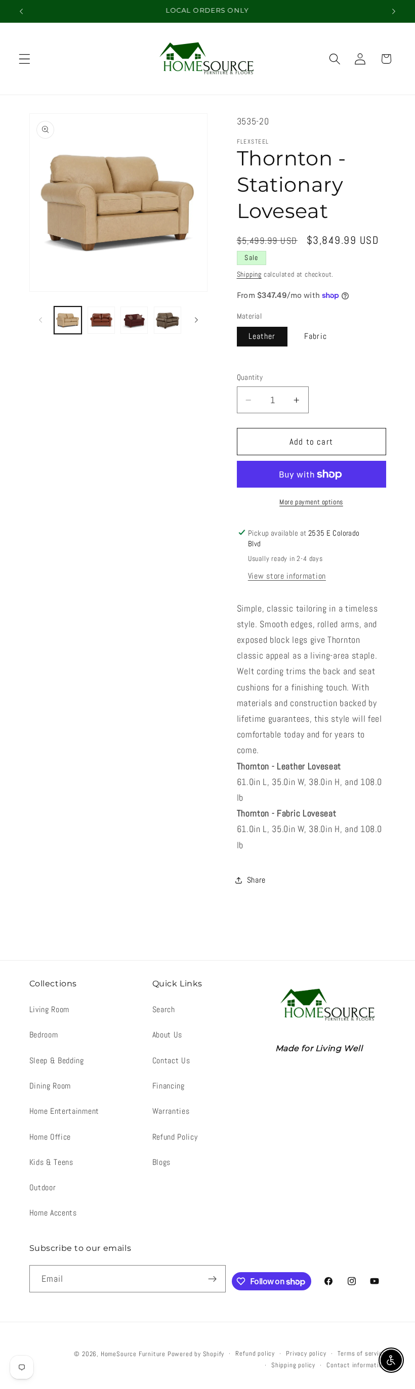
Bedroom (43, 1034)
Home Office (50, 1137)
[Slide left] (40, 320)
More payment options (311, 501)
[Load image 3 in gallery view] (101, 320)
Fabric (315, 336)
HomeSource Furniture (133, 1354)
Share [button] (256, 880)
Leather (262, 336)
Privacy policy (306, 1354)
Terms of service (362, 1354)
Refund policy (254, 1354)
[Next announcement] (394, 11)
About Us (167, 1034)
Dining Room (50, 1085)
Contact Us (171, 1060)
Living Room (49, 1009)
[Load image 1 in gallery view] (67, 320)
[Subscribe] (213, 1278)
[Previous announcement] (21, 11)
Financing (168, 1085)
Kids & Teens (51, 1162)
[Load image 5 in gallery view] (167, 320)
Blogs (161, 1162)
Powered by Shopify (196, 1354)
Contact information (356, 1365)
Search (163, 1009)
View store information (287, 576)
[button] (24, 59)
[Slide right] (196, 320)
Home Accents (53, 1212)
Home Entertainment (64, 1111)
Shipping (249, 274)
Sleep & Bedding (56, 1060)
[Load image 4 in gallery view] (134, 320)
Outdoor (42, 1187)
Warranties (171, 1111)
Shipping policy (293, 1365)
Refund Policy (175, 1137)
